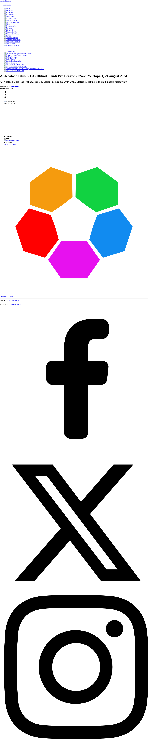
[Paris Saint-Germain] (12, 42)
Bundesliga (17, 61)
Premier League (22, 55)
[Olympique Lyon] (11, 38)
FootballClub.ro (5, 1)
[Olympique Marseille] (12, 40)
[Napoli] (7, 36)
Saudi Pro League (10, 144)
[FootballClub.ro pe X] (76, 594)
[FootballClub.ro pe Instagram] (76, 738)
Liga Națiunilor (22, 67)
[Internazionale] (10, 26)
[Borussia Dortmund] (12, 22)
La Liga (14, 57)
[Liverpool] (8, 30)
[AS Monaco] (9, 14)
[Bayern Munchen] (11, 20)
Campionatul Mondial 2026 (34, 69)
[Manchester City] (10, 32)
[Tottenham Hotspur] (11, 45)
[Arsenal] (7, 8)
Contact (11, 296)
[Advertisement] (16, 119)
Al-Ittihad (16, 140)
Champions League (26, 53)
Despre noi (3, 296)
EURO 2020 (19, 71)
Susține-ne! (7, 5)
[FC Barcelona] (10, 18)
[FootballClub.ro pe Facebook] (76, 450)
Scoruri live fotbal (13, 300)
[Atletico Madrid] (10, 16)
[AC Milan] (8, 10)
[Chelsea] (7, 24)
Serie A (13, 59)
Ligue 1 (14, 63)
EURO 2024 (19, 65)
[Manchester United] (11, 34)
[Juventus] (8, 28)
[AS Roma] (8, 12)
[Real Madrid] (9, 44)
